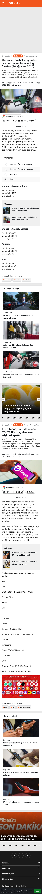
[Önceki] (3, 399)
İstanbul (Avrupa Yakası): (19, 164)
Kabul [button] (37, 891)
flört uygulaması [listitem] (24, 707)
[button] (21, 55)
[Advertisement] (21, 29)
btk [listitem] (12, 707)
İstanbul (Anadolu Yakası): (19, 169)
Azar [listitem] (5, 707)
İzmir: (10, 179)
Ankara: (11, 174)
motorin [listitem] (26, 280)
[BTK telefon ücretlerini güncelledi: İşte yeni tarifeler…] (21, 564)
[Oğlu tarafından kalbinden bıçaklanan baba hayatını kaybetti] (21, 399)
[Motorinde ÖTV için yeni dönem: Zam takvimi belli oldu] (21, 219)
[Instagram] (27, 855)
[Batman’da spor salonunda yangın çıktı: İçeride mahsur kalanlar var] (21, 826)
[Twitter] (21, 855)
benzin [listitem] (16, 280)
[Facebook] (14, 855)
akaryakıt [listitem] (6, 280)
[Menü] (4, 3)
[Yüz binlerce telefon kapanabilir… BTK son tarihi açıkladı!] (21, 555)
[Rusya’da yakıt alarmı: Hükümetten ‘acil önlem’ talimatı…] (21, 210)
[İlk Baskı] (14, 3)
